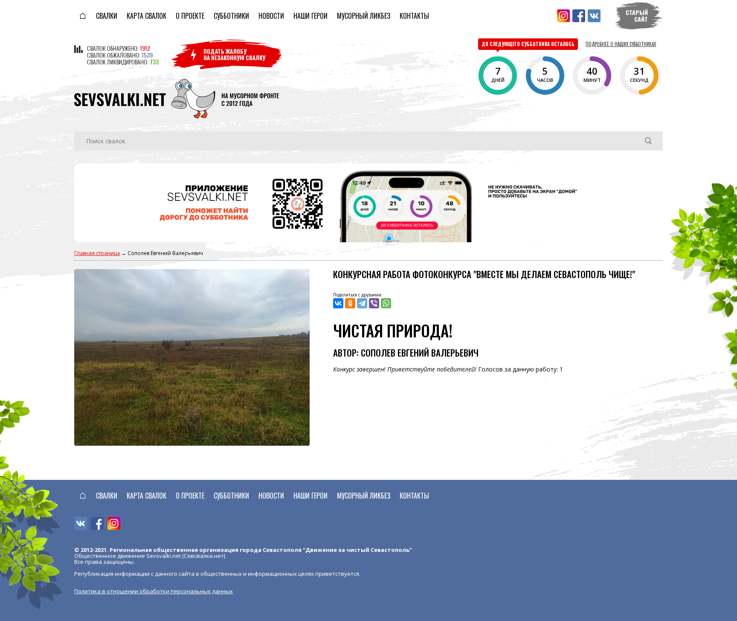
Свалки (106, 16)
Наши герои (310, 16)
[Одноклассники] (350, 303)
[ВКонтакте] (338, 303)
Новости (271, 16)
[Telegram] (362, 303)
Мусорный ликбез (363, 16)
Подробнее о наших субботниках (621, 44)
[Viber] (374, 303)
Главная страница (97, 253)
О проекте (190, 16)
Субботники (231, 16)
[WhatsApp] (386, 303)
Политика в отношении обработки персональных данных (153, 591)
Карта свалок (146, 16)
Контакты (414, 16)
